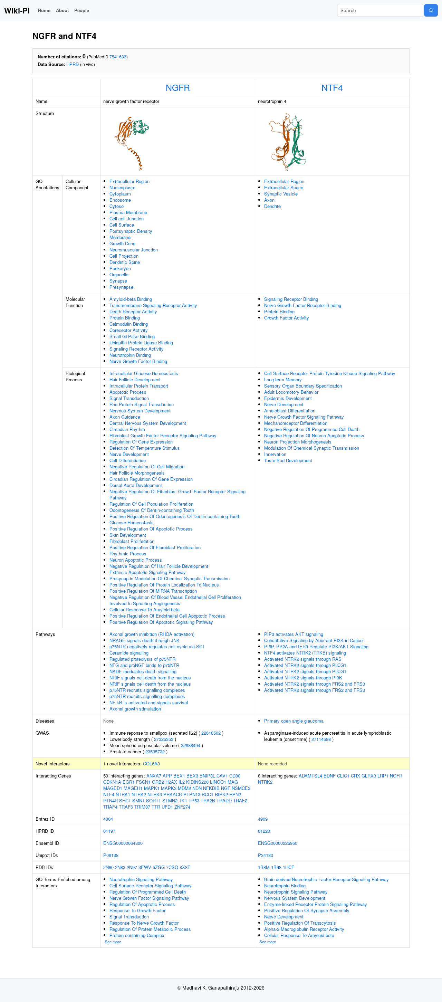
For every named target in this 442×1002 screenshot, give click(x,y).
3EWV (144, 867)
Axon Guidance (124, 416)
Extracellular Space (283, 187)
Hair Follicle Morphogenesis (137, 472)
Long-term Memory (283, 379)
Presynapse (121, 287)
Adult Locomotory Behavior (291, 392)
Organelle (118, 274)
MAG (233, 782)
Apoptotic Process (127, 392)
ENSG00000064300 (123, 843)
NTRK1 (123, 794)
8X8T (185, 867)
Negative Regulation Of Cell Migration (146, 466)
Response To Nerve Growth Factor (144, 922)
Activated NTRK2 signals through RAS (303, 659)
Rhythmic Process (127, 553)
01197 (109, 831)
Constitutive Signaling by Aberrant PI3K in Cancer (314, 640)
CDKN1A (112, 782)
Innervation (275, 454)
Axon (269, 200)
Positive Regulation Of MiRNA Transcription (153, 591)
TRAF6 (126, 806)
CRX (355, 775)
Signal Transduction (129, 398)
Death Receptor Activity (133, 311)
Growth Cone (122, 243)
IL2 (182, 782)
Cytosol (117, 206)
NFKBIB (211, 788)
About (62, 10)
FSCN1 (143, 782)
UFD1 (167, 806)
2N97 (132, 867)
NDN (197, 788)
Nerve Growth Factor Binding (138, 361)
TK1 (183, 800)
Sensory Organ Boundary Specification (303, 385)
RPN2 (235, 794)
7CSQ (172, 867)
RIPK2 (221, 794)
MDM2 (184, 788)
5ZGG (159, 867)
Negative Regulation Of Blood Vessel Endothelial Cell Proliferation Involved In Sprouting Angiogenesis (175, 600)
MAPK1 (152, 788)
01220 (264, 831)
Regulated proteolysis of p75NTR (142, 659)
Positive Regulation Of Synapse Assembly (306, 910)
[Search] (431, 10)
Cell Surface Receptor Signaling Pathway (150, 885)
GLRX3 (369, 775)
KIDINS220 (197, 782)
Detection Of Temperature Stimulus (144, 448)
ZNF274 (182, 806)
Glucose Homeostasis (131, 522)
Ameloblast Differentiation (289, 410)
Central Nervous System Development (147, 423)
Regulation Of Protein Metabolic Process (150, 929)
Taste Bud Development (288, 460)
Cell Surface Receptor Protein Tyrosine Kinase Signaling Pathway (329, 373)
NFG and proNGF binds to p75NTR (144, 665)
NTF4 (332, 87)
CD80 (234, 775)
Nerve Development (129, 454)
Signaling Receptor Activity (136, 348)
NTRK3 (154, 794)
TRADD (224, 800)
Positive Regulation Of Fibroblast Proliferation (155, 547)
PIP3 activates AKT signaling (293, 634)
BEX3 (192, 775)
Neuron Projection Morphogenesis (298, 441)
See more (113, 941)
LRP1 (382, 775)
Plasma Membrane (128, 212)
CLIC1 (343, 775)
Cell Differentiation (127, 460)
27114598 (321, 739)
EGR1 (129, 782)
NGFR (178, 87)
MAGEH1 (133, 788)
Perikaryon (120, 268)
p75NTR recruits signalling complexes (147, 690)
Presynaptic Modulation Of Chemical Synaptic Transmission (169, 578)
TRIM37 (142, 806)
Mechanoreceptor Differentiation (295, 423)
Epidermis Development (288, 398)
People (81, 10)
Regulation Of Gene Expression (141, 441)
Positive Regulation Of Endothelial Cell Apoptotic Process (167, 615)
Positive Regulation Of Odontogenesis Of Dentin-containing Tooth (174, 516)
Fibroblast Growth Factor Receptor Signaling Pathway (163, 435)
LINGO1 (218, 782)
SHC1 (125, 800)
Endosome (120, 200)
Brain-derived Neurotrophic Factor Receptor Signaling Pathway (326, 879)
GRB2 (158, 782)
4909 (263, 818)
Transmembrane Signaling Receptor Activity (153, 305)
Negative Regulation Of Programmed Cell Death (311, 429)
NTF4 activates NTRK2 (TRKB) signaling (305, 652)
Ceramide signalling (128, 652)
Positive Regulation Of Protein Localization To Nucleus (164, 584)
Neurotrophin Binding (130, 355)
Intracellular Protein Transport (138, 385)
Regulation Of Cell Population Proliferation (151, 503)
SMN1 (138, 800)
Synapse (118, 280)
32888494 (190, 745)
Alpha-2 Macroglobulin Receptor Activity (304, 929)
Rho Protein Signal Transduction (141, 404)
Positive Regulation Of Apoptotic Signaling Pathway (161, 622)
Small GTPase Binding (132, 336)
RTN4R (110, 800)
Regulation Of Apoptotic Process (142, 904)
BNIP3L (207, 775)
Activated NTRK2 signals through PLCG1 (305, 665)
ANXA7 (153, 775)
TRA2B (208, 800)
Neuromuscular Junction (133, 249)
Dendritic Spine (124, 262)
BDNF (330, 775)
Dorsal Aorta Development (135, 485)
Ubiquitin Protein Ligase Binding (141, 342)
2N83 (120, 867)
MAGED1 (112, 788)
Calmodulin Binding (128, 324)
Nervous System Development (140, 410)
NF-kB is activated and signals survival (148, 702)
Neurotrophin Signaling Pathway (141, 879)
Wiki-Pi (17, 10)
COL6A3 (151, 763)
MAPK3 (168, 788)
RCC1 (207, 794)
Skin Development (127, 535)
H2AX (171, 782)
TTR (156, 806)
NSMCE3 (241, 788)
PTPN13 (191, 794)
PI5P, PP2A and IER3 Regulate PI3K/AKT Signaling (316, 646)
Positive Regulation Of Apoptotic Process (151, 528)
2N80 (108, 867)
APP (167, 775)
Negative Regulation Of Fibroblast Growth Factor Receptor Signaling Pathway (177, 494)
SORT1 (153, 800)
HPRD (72, 64)
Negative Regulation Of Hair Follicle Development (158, 566)
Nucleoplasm (122, 187)
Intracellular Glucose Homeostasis (143, 373)
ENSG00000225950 (277, 843)
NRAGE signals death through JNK (144, 640)
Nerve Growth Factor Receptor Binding (302, 305)
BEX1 (179, 775)
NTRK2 (139, 794)
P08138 (110, 855)
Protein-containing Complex (136, 935)
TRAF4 (110, 806)
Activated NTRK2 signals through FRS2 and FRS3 (314, 683)
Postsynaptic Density (130, 231)
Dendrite (272, 206)
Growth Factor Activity (286, 317)
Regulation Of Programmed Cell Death (147, 891)
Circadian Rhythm (127, 429)
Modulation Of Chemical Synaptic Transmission (311, 448)
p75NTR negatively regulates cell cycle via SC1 (157, 646)
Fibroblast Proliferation (131, 541)
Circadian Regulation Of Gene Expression (151, 479)
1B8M (264, 867)
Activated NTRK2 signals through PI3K (303, 677)
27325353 (163, 739)
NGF (225, 788)
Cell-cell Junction (126, 218)
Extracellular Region (129, 181)
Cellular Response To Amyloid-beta (144, 609)
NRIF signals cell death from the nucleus (150, 677)
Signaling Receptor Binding (291, 299)
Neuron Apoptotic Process (135, 559)
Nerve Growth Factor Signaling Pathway (304, 416)
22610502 (211, 732)
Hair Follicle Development (135, 379)
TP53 (194, 800)
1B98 (276, 867)
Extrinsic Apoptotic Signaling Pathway (147, 572)
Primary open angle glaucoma (294, 720)
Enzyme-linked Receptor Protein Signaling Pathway (315, 904)
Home (44, 10)
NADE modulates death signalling (142, 671)
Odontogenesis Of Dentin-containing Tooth (151, 510)
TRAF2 (240, 800)
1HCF (288, 867)
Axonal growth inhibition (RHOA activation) (151, 634)
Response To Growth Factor (137, 910)
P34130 (265, 855)
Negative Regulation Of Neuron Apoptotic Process (314, 435)
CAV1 (222, 775)
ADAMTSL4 (310, 775)
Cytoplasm (120, 193)
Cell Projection (123, 255)
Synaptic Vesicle (281, 193)
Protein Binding (124, 317)
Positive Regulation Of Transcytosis (300, 922)
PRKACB (172, 794)
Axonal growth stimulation (135, 708)
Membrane (120, 237)
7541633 (117, 56)
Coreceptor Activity (128, 330)
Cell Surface (121, 224)
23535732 (155, 751)
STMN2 (169, 800)
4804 (108, 818)
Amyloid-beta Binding (130, 299)
